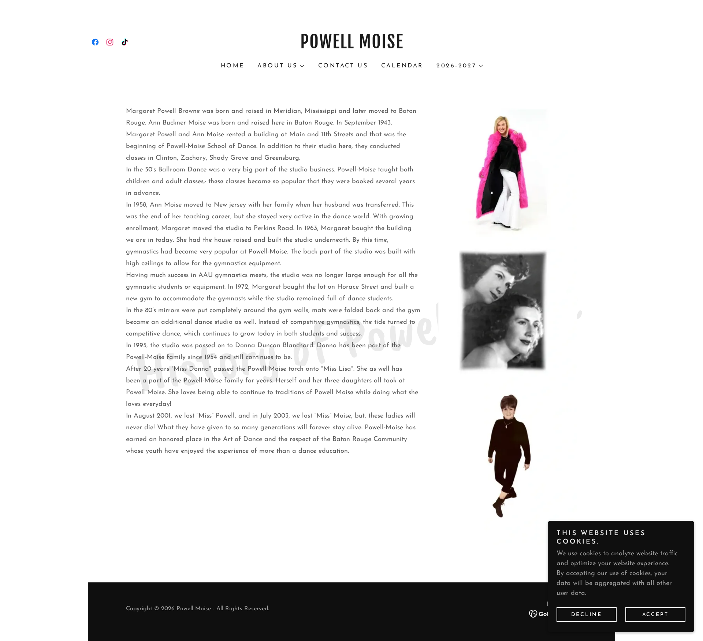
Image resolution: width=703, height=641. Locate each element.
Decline (586, 615)
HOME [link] (233, 66)
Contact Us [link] (343, 66)
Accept (655, 615)
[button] (280, 66)
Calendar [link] (402, 66)
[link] (95, 42)
